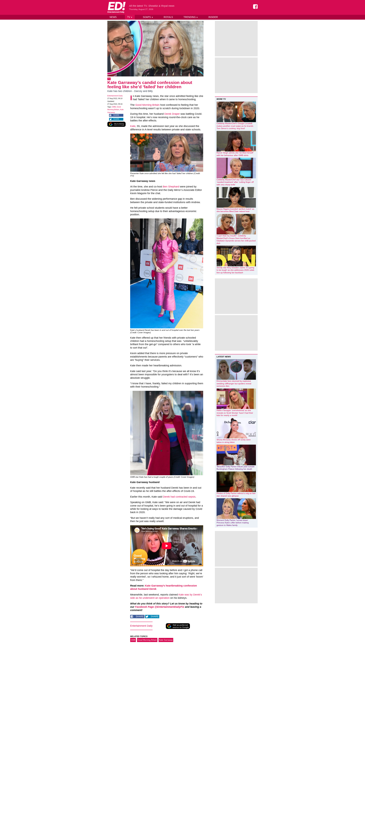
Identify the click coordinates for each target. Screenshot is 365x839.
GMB (114, 107)
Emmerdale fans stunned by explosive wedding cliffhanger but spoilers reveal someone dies (234, 383)
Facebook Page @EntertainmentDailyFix (159, 606)
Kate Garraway (166, 640)
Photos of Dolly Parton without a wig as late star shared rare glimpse (236, 494)
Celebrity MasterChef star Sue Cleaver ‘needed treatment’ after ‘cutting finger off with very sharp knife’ (235, 182)
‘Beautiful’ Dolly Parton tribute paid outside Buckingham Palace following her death (236, 467)
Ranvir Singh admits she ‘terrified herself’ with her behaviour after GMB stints (235, 154)
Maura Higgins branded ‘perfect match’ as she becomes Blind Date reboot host (235, 210)
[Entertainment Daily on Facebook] (255, 7)
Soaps (148, 17)
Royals (168, 17)
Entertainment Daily (115, 96)
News (113, 17)
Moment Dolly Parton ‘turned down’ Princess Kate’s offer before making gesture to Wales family (233, 522)
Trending (190, 17)
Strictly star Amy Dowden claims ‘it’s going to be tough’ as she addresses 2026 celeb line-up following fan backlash (235, 270)
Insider (213, 17)
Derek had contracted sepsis (179, 496)
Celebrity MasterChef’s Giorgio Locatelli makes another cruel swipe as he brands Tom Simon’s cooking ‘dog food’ (235, 126)
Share (116, 115)
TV (129, 17)
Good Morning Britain (147, 104)
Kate (132, 126)
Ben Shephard (171, 186)
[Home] (116, 7)
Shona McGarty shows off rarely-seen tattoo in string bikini (234, 441)
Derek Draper (172, 113)
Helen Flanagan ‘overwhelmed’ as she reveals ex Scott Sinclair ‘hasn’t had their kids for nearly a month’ (235, 412)
